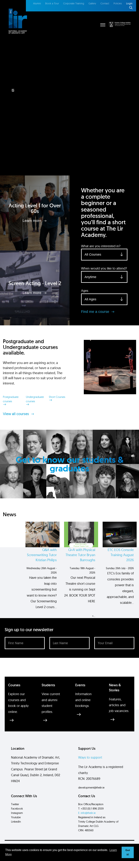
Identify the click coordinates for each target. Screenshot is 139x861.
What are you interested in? (100, 246)
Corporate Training (73, 3)
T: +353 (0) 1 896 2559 (91, 808)
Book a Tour (52, 3)
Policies (117, 3)
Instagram (17, 813)
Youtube (16, 817)
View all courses (16, 413)
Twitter (15, 804)
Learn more (32, 221)
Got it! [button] (127, 852)
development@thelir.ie (91, 787)
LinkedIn (16, 821)
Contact (104, 3)
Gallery (92, 3)
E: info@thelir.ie (87, 813)
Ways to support (90, 757)
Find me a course (95, 312)
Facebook (17, 808)
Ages (84, 291)
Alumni (37, 3)
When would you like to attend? (104, 268)
